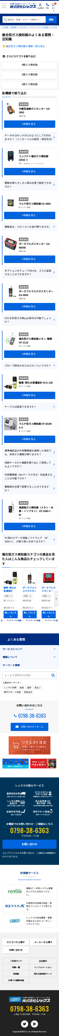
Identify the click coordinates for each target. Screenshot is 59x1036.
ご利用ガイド (16, 960)
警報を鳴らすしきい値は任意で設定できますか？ (28, 184)
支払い (37, 687)
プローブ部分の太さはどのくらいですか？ (28, 365)
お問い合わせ (29, 844)
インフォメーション (43, 967)
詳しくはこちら (11, 614)
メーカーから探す (43, 942)
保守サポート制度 (12, 692)
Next (56, 599)
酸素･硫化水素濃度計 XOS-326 (10, 589)
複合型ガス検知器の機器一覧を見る (25, 46)
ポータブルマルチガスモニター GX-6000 (29, 589)
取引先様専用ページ (43, 973)
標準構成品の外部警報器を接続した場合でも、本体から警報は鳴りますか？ (28, 452)
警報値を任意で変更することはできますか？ (27, 488)
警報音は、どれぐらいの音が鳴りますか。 (28, 226)
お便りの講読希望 (16, 980)
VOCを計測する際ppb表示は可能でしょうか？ (28, 319)
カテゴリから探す (16, 942)
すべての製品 (43, 27)
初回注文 (28, 692)
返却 (29, 687)
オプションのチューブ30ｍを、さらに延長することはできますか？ (28, 272)
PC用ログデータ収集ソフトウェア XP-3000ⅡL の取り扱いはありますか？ (27, 539)
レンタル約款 (10, 687)
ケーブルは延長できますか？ (20, 406)
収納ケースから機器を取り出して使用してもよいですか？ (28, 464)
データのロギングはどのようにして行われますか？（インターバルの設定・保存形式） (29, 137)
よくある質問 (16, 639)
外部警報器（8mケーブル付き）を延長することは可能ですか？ (28, 476)
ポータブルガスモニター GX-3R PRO (48, 589)
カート (54, 7)
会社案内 (43, 960)
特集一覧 (16, 967)
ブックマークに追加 (14, 620)
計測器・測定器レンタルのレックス (18, 27)
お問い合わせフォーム (31, 726)
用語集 (16, 973)
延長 (22, 687)
